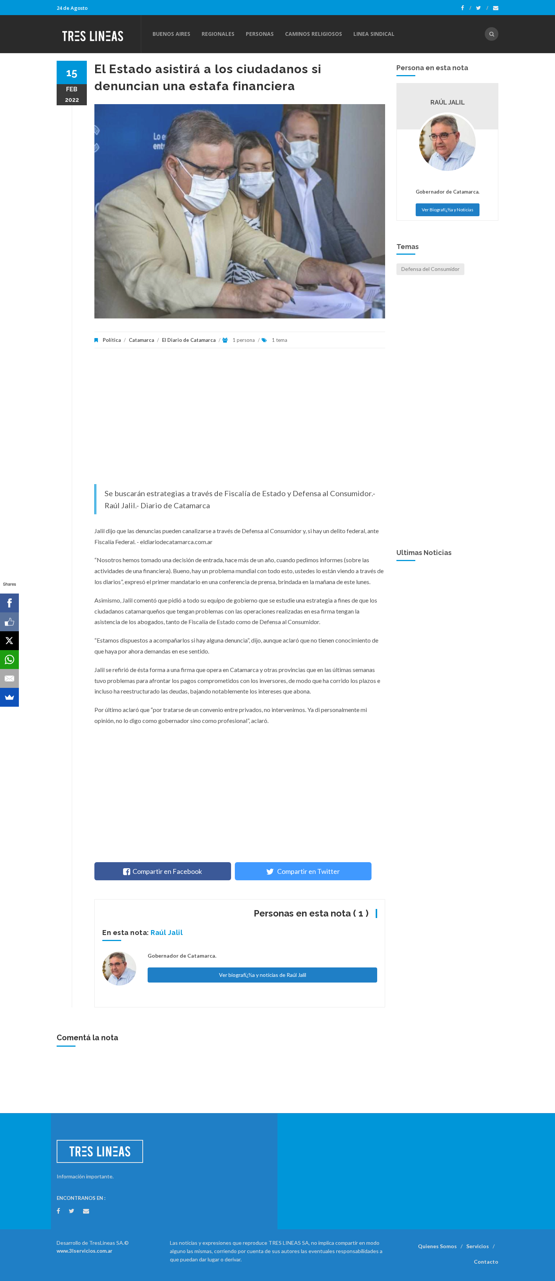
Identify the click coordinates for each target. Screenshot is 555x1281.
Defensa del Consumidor (430, 269)
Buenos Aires (171, 33)
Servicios (477, 1246)
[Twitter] (482, 8)
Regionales (218, 33)
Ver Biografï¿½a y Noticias (447, 209)
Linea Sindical (374, 33)
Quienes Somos (437, 1246)
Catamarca (141, 340)
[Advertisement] (239, 420)
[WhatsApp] (9, 659)
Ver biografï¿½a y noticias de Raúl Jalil (262, 975)
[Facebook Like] (9, 621)
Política (112, 340)
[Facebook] (466, 8)
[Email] (9, 678)
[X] (9, 640)
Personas (260, 33)
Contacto (486, 1261)
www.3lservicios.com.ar (85, 1251)
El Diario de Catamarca (189, 340)
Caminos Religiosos (313, 33)
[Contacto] (495, 8)
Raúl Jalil (167, 933)
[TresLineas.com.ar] (98, 34)
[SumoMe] (9, 697)
